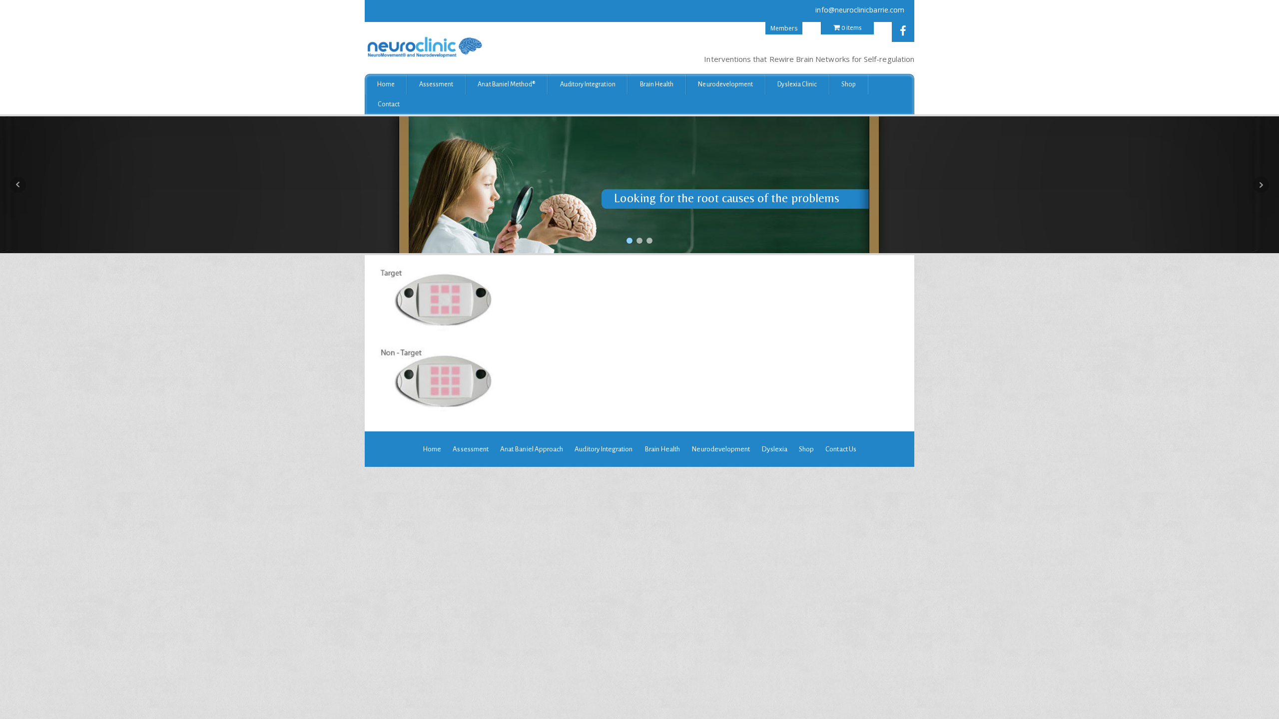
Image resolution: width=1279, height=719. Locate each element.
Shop (848, 84)
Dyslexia (774, 449)
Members (783, 28)
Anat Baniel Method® (506, 84)
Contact (389, 104)
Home (386, 84)
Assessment (436, 84)
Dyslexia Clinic (797, 84)
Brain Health (657, 84)
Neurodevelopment (725, 84)
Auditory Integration (588, 84)
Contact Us (840, 449)
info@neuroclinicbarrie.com (859, 9)
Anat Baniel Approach (531, 449)
